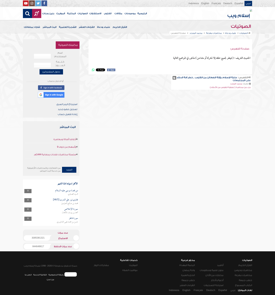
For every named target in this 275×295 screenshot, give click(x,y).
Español (239, 3)
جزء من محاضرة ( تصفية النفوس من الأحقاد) (230, 87)
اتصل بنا (28, 275)
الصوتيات (82, 13)
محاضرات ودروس (243, 270)
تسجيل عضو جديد (67, 109)
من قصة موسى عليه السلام (66, 190)
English (205, 3)
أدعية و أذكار (217, 280)
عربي (248, 3)
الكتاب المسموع (243, 285)
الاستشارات (95, 13)
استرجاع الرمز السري (66, 104)
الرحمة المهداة (187, 265)
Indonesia (193, 3)
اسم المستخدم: (60, 55)
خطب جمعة (245, 280)
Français (216, 3)
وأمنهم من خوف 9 (66, 147)
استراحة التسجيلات (213, 285)
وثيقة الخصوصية (55, 275)
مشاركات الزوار (101, 265)
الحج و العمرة (188, 275)
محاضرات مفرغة (243, 275)
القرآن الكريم (120, 27)
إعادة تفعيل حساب (67, 114)
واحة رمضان (188, 270)
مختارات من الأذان (214, 275)
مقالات (118, 13)
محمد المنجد (236, 84)
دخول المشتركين (51, 71)
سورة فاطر (73, 218)
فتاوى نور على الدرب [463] (65, 200)
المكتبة (71, 13)
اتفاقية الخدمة (40, 275)
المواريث (60, 13)
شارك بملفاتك (32, 27)
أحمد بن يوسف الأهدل (70, 212)
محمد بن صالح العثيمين (69, 203)
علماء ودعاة (103, 27)
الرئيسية (142, 13)
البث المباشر (49, 27)
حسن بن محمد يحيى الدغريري (67, 222)
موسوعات (130, 13)
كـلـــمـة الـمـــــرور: (60, 63)
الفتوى (107, 13)
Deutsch (227, 3)
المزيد (69, 169)
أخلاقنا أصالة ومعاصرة (64, 139)
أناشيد (220, 265)
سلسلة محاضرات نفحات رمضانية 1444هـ (55, 154)
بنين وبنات (48, 13)
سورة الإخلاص (71, 209)
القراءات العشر (86, 27)
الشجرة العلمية (67, 27)
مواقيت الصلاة (130, 270)
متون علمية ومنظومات (211, 270)
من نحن (50, 279)
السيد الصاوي (73, 194)
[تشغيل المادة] (174, 78)
